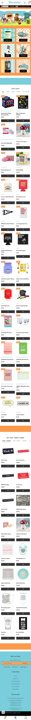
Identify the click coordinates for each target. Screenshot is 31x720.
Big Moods (3, 412)
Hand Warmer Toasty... (6, 534)
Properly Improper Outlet (6, 357)
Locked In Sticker (20, 414)
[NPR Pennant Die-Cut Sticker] (8, 212)
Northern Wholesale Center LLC (7, 140)
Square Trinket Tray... (6, 583)
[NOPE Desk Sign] (8, 475)
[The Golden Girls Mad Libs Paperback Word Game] (8, 321)
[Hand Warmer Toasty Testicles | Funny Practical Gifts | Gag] (8, 525)
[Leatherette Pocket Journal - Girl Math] (8, 348)
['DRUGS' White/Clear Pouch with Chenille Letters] (23, 375)
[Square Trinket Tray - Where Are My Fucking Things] (8, 574)
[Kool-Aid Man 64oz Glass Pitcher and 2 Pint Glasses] (23, 321)
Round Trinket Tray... (21, 583)
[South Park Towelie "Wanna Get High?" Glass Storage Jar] (8, 267)
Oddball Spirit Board (21, 509)
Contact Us (15, 678)
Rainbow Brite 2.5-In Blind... (22, 279)
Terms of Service (15, 686)
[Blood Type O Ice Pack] (8, 294)
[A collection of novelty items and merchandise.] (15, 18)
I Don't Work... (4, 509)
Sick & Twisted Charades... (22, 305)
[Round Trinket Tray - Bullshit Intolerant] (23, 574)
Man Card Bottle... (20, 632)
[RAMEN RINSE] (23, 159)
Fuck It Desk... (4, 460)
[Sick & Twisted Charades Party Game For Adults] (23, 294)
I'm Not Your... (19, 484)
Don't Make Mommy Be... (7, 386)
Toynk (2, 276)
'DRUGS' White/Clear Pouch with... (22, 387)
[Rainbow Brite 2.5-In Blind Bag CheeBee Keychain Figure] (23, 267)
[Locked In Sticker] (23, 403)
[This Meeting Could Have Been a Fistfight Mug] (8, 598)
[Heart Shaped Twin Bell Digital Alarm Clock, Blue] (23, 549)
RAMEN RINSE (19, 170)
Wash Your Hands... (5, 558)
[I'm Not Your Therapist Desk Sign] (23, 475)
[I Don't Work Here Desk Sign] (8, 500)
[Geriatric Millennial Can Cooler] (8, 239)
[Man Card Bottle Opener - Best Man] (23, 623)
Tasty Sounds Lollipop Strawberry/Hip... (6, 114)
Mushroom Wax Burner (21, 141)
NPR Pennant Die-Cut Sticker (7, 223)
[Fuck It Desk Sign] (8, 451)
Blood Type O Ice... (5, 305)
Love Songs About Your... (22, 223)
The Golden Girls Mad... (6, 332)
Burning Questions (15, 683)
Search (15, 676)
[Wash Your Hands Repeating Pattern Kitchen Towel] (8, 549)
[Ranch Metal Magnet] (23, 239)
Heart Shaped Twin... (21, 558)
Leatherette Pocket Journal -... (7, 359)
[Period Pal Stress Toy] (8, 159)
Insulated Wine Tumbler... (22, 607)
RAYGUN (2, 194)
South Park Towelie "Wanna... (8, 279)
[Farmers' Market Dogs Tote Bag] (8, 185)
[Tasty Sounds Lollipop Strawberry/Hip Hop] (8, 102)
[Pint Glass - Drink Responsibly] (8, 623)
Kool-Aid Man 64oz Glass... (22, 332)
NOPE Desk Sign (5, 484)
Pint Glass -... (4, 632)
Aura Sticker (4, 414)
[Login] (25, 3)
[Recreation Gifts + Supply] (15, 2)
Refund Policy (15, 689)
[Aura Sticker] (8, 403)
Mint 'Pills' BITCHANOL (6, 143)
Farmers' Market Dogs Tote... (7, 197)
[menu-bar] (3, 2)
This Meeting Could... (6, 607)
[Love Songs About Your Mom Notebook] (23, 212)
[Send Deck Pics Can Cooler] (23, 185)
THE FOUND (18, 111)
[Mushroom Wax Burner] (23, 130)
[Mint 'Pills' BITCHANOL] (8, 130)
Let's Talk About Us (15, 681)
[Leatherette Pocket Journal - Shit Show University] (23, 348)
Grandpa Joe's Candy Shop (6, 111)
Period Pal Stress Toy (6, 170)
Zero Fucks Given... (20, 460)
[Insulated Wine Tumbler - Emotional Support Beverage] (23, 598)
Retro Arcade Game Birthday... (20, 114)
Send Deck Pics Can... (21, 197)
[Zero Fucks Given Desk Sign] (23, 451)
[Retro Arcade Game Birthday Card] (23, 102)
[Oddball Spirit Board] (23, 500)
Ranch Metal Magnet (20, 250)
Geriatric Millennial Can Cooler (6, 251)
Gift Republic (19, 139)
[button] (8, 120)
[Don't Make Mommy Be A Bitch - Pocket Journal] (8, 375)
